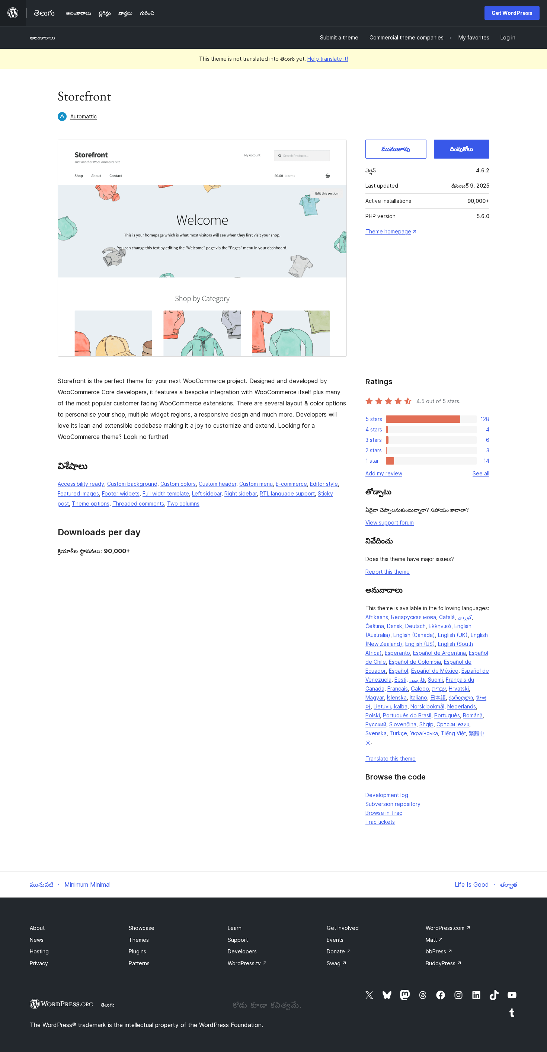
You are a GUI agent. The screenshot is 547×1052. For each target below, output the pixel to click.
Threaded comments (138, 503)
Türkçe (398, 733)
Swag (337, 963)
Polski (372, 715)
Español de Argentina (439, 653)
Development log (386, 795)
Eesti (400, 679)
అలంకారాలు (42, 37)
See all (481, 473)
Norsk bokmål (427, 706)
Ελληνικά (440, 626)
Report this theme (387, 571)
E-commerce (291, 484)
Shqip (426, 724)
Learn (234, 928)
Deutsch (415, 626)
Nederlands (461, 706)
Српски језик (452, 724)
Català (447, 617)
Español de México (434, 670)
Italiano (418, 697)
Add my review (383, 473)
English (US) (420, 644)
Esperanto (397, 653)
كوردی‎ (465, 617)
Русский (375, 724)
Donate (339, 951)
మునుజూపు (395, 149)
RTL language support (287, 493)
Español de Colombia (415, 662)
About (37, 928)
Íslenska (397, 697)
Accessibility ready (81, 484)
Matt (434, 940)
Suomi (435, 679)
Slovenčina (402, 724)
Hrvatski (459, 688)
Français (397, 688)
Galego (420, 688)
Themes (139, 940)
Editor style (324, 484)
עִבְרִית (439, 688)
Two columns (183, 503)
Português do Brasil (407, 715)
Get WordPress (512, 13)
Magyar (374, 697)
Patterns (139, 963)
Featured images (78, 493)
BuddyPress (444, 963)
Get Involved (343, 928)
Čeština (374, 626)
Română (473, 715)
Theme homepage (388, 231)
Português (447, 715)
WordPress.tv (247, 963)
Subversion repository (392, 804)
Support (238, 940)
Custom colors (178, 484)
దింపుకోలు (461, 149)
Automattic (83, 116)
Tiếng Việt (453, 733)
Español (398, 670)
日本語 (438, 697)
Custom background (132, 484)
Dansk (394, 626)
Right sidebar (240, 493)
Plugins (137, 951)
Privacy (39, 963)
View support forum (389, 522)
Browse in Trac (383, 813)
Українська (424, 733)
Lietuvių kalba (390, 706)
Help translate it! (327, 58)
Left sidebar (206, 493)
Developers (242, 951)
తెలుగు (108, 1005)
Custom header (217, 484)
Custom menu (256, 484)
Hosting (39, 951)
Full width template (166, 493)
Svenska (376, 733)
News (37, 940)
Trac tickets (380, 822)
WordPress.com (448, 928)
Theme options (90, 503)
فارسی (417, 679)
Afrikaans (376, 617)
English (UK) (453, 635)
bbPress (439, 951)
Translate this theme (390, 758)
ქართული (461, 697)
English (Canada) (414, 635)
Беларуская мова (413, 617)
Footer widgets (121, 493)
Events (335, 940)
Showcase (141, 928)
